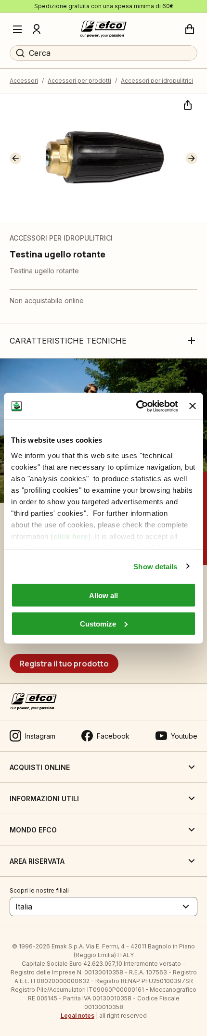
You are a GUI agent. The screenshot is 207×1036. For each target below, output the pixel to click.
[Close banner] (192, 406)
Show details (155, 566)
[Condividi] (187, 104)
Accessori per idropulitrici (157, 80)
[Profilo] (36, 29)
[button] (15, 158)
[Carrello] (189, 29)
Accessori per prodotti (79, 80)
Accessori (24, 80)
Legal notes (77, 1015)
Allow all (103, 595)
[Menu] (17, 29)
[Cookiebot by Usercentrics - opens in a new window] (136, 406)
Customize (98, 623)
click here (70, 536)
